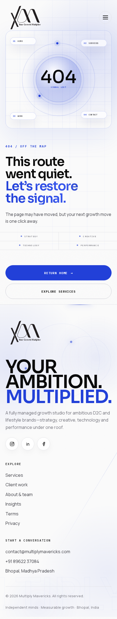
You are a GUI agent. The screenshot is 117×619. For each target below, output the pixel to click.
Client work (16, 485)
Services (14, 475)
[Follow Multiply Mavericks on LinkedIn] (27, 443)
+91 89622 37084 (22, 561)
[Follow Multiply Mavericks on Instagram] (12, 443)
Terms (12, 514)
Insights (13, 504)
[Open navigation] (105, 17)
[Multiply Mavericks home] (25, 17)
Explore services (58, 291)
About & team (19, 494)
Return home (58, 273)
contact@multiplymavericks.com (37, 552)
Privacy (12, 523)
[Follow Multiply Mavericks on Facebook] (43, 443)
